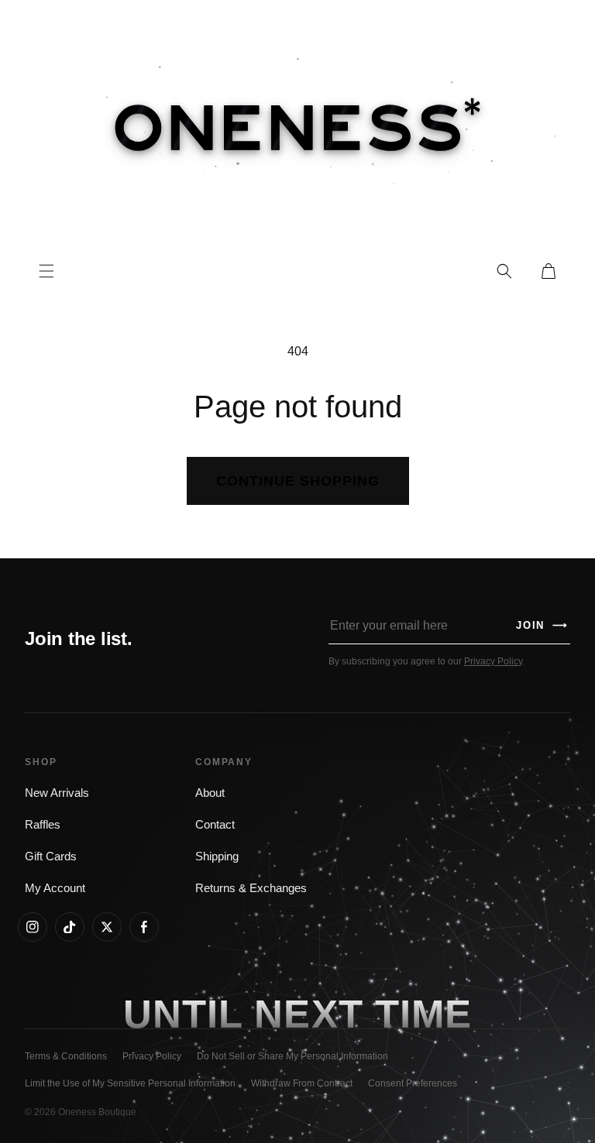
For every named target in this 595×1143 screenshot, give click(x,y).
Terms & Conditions (66, 1056)
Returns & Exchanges (251, 888)
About (210, 793)
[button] (504, 271)
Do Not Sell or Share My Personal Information (292, 1056)
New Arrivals (57, 793)
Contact (215, 825)
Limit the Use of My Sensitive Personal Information (130, 1083)
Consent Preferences (412, 1083)
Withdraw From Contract (302, 1083)
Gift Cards (51, 856)
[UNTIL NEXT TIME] (423, 1012)
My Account (55, 888)
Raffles (42, 825)
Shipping (217, 856)
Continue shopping (298, 481)
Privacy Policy (493, 661)
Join (542, 625)
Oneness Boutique (97, 1112)
